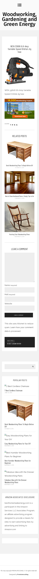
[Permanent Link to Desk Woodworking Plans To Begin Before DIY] (20, 410)
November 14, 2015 (19, 236)
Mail (10, 294)
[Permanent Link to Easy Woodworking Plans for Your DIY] (20, 437)
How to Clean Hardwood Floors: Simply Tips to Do (19, 196)
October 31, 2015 (19, 167)
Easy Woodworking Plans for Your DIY (18, 443)
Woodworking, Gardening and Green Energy (19, 19)
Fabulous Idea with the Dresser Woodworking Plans (16, 481)
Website (8, 304)
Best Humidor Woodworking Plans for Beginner (18, 461)
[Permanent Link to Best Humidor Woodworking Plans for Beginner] (20, 454)
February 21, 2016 (19, 198)
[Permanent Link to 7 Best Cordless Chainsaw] (17, 386)
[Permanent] (20, 162)
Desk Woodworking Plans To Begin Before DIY (19, 165)
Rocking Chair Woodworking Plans (19, 234)
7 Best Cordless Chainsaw (13, 390)
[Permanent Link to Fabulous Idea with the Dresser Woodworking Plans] (20, 474)
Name (11, 285)
